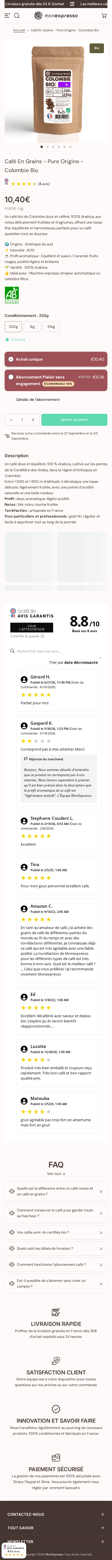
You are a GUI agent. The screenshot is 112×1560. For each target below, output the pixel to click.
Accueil (19, 30)
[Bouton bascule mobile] (8, 15)
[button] (17, 15)
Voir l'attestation (32, 627)
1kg (32, 326)
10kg (51, 326)
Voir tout (54, 1174)
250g (13, 326)
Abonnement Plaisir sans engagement (44, 380)
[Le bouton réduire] (56, 1191)
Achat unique (29, 359)
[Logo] (56, 15)
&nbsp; (11, 348)
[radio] (11, 359)
